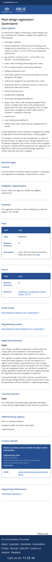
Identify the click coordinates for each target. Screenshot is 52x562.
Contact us (35, 548)
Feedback (16, 552)
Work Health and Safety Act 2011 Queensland (20, 312)
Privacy (5, 548)
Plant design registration (11, 494)
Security (14, 548)
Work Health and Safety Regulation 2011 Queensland (23, 329)
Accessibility (39, 544)
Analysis (5, 552)
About (4, 544)
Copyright (14, 544)
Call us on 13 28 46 (21, 558)
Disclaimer (26, 544)
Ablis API (24, 548)
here (38, 255)
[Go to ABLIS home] (13, 9)
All (19, 243)
